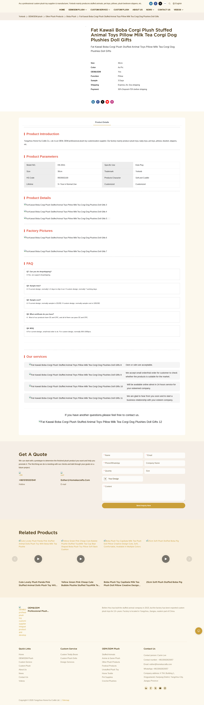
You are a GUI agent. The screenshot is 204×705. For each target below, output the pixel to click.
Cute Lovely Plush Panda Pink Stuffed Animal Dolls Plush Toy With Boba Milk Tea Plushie (38, 584)
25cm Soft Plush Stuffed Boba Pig (164, 582)
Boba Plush (71, 16)
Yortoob (22, 16)
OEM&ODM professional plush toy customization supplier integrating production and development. (38, 610)
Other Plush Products (54, 16)
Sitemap (65, 700)
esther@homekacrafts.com (160, 664)
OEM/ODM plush (35, 16)
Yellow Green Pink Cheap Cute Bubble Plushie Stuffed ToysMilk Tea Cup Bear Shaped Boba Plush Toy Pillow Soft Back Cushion (80, 584)
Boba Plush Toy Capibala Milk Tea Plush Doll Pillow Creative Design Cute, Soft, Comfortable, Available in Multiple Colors (123, 584)
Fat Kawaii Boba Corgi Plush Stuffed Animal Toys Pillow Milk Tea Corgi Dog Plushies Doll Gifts (119, 16)
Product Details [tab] (102, 122)
